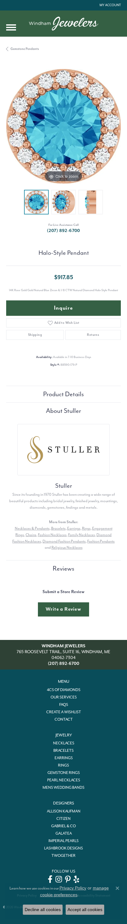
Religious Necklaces (67, 547)
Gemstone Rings (63, 772)
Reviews (63, 568)
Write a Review (63, 609)
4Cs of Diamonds (63, 689)
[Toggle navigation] (11, 27)
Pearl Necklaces (63, 780)
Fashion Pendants (101, 541)
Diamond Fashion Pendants (64, 541)
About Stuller (63, 411)
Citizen (63, 818)
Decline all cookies (43, 909)
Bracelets (58, 528)
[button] (109, 5)
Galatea (63, 833)
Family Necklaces (81, 534)
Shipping (35, 335)
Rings (86, 528)
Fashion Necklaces (52, 534)
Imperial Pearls (63, 840)
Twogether (63, 855)
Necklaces (63, 743)
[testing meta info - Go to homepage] (63, 24)
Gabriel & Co (63, 826)
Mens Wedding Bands (63, 787)
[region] (63, 126)
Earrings (73, 528)
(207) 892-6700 (63, 230)
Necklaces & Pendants (32, 528)
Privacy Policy (72, 887)
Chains (31, 534)
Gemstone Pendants (24, 49)
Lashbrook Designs (63, 848)
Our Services (64, 697)
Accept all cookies (85, 909)
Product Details (63, 394)
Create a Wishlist (63, 712)
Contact (64, 719)
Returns (93, 335)
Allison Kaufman (63, 811)
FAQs (63, 704)
